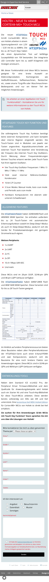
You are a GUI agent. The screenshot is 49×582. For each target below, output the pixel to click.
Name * (5, 471)
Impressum (26, 573)
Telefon (5, 488)
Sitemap (35, 573)
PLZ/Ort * (6, 453)
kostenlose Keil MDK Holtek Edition (32, 402)
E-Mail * (5, 479)
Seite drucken (34, 565)
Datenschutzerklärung (24, 542)
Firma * (5, 436)
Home (4, 13)
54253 (20, 282)
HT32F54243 (11, 282)
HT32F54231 (10, 214)
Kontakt (44, 565)
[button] (4, 577)
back (23, 565)
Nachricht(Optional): (9, 515)
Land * (5, 462)
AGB (9, 573)
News (11, 13)
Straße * (6, 445)
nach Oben (14, 565)
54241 (19, 214)
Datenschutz (17, 573)
